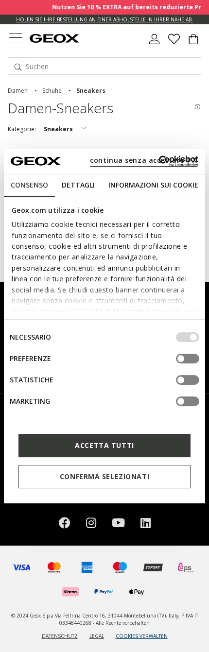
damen (18, 90)
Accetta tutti (104, 445)
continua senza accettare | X (143, 160)
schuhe (52, 90)
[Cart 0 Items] (193, 42)
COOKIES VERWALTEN (142, 636)
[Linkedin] (145, 524)
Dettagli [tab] (78, 184)
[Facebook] (64, 524)
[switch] (187, 358)
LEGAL (96, 636)
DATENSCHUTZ (60, 636)
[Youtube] (118, 524)
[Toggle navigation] (15, 39)
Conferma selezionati (104, 476)
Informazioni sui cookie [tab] (153, 184)
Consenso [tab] (29, 184)
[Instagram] (91, 524)
